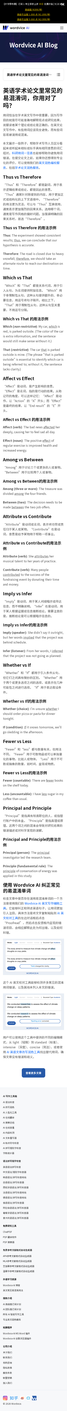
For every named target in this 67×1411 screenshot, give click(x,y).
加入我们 (7, 1383)
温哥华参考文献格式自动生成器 (18, 1271)
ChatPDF (7, 1232)
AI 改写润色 (8, 1107)
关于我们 (7, 1352)
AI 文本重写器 (10, 1138)
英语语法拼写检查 (12, 1167)
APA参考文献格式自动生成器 (17, 1256)
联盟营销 (7, 1378)
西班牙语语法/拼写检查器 (15, 1187)
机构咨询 (7, 1362)
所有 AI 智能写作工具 (13, 1314)
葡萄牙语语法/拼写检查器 (15, 1213)
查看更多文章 (33, 1073)
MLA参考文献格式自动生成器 (17, 1261)
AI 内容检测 (8, 1132)
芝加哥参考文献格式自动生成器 (18, 1266)
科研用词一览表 (22, 153)
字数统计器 (8, 1153)
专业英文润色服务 (12, 1319)
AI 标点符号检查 (11, 1143)
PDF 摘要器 (8, 1242)
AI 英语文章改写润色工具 (23, 1052)
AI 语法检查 (8, 1102)
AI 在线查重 (8, 1127)
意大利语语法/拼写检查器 (15, 1218)
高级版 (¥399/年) (33, 9)
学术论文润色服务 (27, 167)
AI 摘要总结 (8, 1122)
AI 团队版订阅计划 (12, 1309)
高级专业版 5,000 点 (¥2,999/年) (33, 19)
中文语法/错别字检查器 (14, 1172)
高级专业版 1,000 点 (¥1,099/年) (33, 14)
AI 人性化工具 (10, 1112)
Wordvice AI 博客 (11, 1285)
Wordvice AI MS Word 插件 (16, 1333)
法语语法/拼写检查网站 (14, 1192)
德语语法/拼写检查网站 (14, 1197)
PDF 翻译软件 (10, 1237)
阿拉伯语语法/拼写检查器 (15, 1208)
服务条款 (7, 1372)
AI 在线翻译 (8, 1117)
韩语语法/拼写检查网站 (14, 1177)
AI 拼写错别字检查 (12, 1148)
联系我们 (7, 1357)
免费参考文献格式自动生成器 (17, 1249)
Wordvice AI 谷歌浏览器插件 (17, 1338)
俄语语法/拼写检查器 (13, 1202)
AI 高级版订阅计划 (12, 1304)
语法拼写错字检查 (12, 1160)
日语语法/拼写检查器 (13, 1182)
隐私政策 (7, 1367)
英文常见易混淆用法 (13, 1290)
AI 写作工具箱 (10, 1096)
